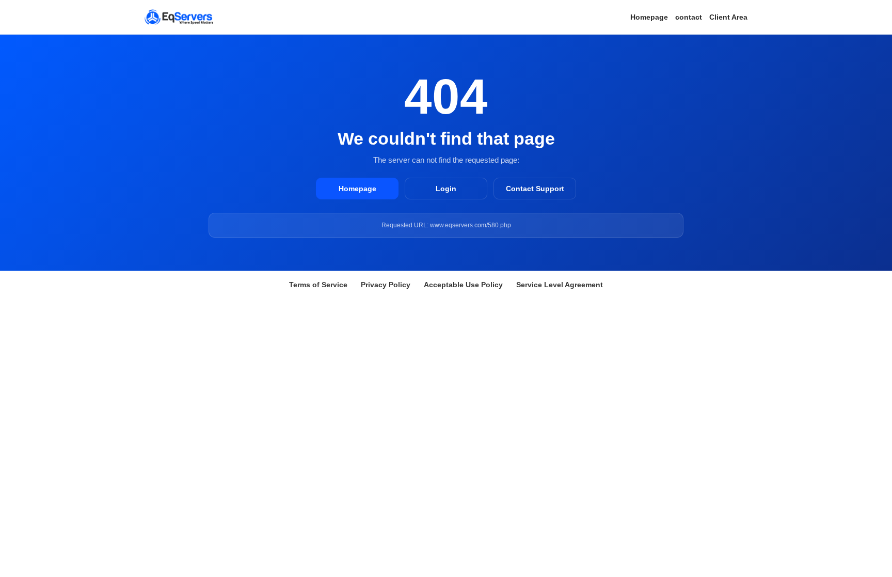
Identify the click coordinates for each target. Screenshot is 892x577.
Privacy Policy (385, 284)
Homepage (649, 17)
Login (446, 188)
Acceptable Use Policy (463, 284)
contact (688, 17)
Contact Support (535, 188)
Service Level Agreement (559, 284)
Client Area (728, 17)
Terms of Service (318, 284)
